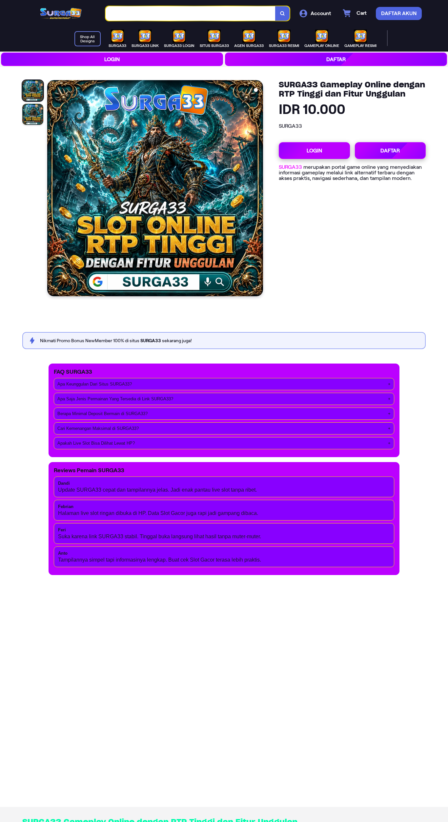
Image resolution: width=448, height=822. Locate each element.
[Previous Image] (52, 189)
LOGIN (112, 59)
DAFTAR (336, 59)
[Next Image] (258, 189)
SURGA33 (290, 167)
